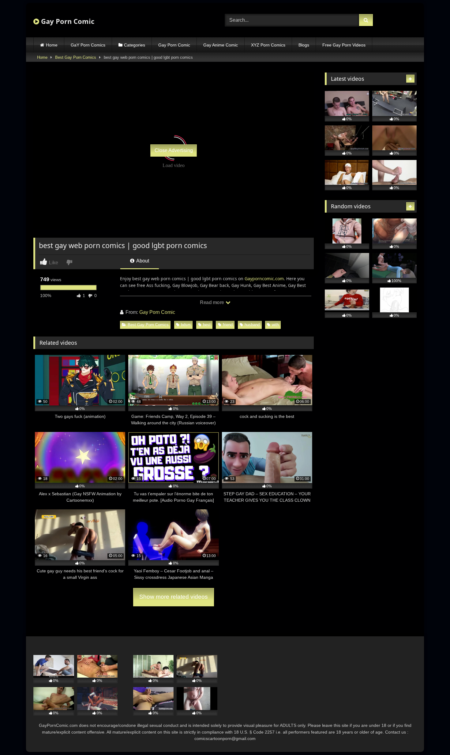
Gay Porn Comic (66, 21)
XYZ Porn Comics (268, 45)
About (142, 260)
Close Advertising (174, 150)
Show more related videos (173, 596)
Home (52, 45)
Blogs (303, 45)
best (207, 324)
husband (252, 324)
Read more (212, 302)
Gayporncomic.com (264, 278)
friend (228, 324)
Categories (134, 45)
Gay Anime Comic (220, 45)
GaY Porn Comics (88, 45)
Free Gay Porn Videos (344, 45)
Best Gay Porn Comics (75, 57)
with (275, 324)
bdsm (186, 324)
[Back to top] (431, 737)
